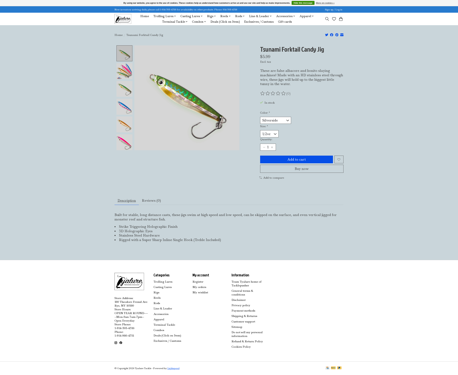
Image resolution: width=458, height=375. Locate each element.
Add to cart (296, 159)
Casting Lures (163, 287)
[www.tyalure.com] (122, 19)
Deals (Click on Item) (225, 22)
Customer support (243, 321)
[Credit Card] (327, 368)
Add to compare (273, 178)
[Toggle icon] (327, 19)
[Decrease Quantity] (264, 147)
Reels (157, 298)
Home (144, 16)
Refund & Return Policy (247, 341)
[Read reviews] (273, 93)
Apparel (159, 319)
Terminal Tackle (164, 325)
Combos (159, 330)
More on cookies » (325, 3)
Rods (157, 303)
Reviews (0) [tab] (151, 200)
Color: (265, 113)
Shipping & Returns (244, 316)
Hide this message (303, 3)
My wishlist (200, 292)
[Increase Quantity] (271, 147)
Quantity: (266, 139)
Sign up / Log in (333, 9)
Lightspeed (173, 368)
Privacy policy (241, 305)
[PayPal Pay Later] (339, 368)
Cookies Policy (241, 347)
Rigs (156, 292)
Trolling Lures (163, 282)
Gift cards (285, 22)
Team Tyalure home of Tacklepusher (246, 283)
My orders (199, 287)
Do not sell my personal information (247, 334)
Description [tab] (127, 200)
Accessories (161, 314)
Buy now (302, 169)
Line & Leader (163, 308)
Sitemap (237, 327)
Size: (264, 126)
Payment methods (243, 310)
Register (198, 282)
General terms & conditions (242, 292)
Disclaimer (239, 300)
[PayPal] (333, 368)
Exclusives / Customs (259, 22)
